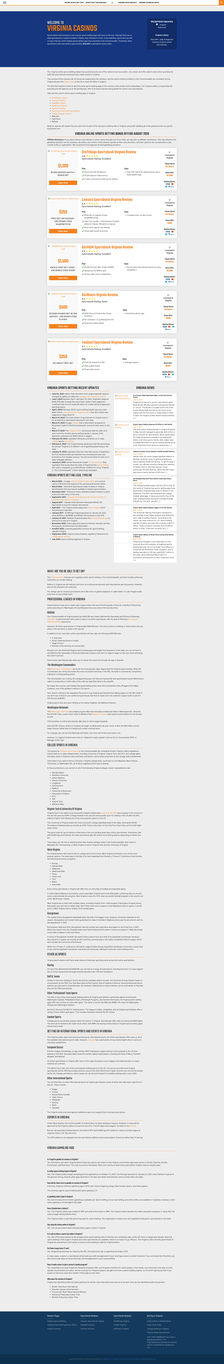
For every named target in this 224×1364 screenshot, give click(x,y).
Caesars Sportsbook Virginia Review (107, 200)
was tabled (68, 441)
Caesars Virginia (58, 100)
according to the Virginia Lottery (76, 412)
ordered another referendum (82, 481)
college (55, 441)
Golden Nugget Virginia (61, 114)
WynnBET (51, 1070)
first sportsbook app (99, 518)
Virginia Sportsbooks (127, 3)
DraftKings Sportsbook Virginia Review (109, 152)
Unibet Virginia (93, 507)
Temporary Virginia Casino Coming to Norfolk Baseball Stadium (153, 451)
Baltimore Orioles (99, 1165)
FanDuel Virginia (59, 108)
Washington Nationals (60, 1163)
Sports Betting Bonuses (96, 3)
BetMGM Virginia (59, 103)
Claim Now (63, 183)
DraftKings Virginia (60, 98)
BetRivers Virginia (59, 106)
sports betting (103, 465)
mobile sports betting (61, 536)
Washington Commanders (61, 1120)
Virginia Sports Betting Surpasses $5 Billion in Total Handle (152, 424)
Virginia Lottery (75, 431)
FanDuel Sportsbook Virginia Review (107, 342)
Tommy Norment (95, 462)
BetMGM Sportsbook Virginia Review (107, 247)
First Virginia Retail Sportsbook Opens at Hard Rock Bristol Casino (152, 396)
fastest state (69, 82)
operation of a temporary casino (92, 396)
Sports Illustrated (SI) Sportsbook (66, 111)
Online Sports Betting (74, 3)
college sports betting (69, 1202)
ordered (75, 423)
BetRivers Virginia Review (100, 295)
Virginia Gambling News (149, 3)
